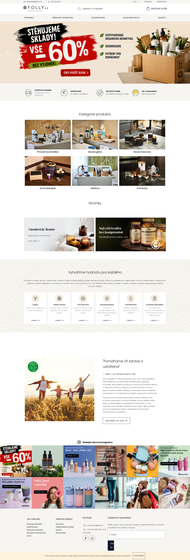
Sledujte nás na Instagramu (97, 442)
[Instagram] (92, 538)
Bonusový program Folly (36, 533)
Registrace (161, 2)
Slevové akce (61, 533)
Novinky (59, 530)
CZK (135, 2)
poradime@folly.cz (34, 2)
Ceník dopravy (32, 527)
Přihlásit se (112, 545)
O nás (29, 536)
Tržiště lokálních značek (65, 527)
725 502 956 (56, 2)
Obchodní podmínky (35, 530)
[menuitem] (29, 18)
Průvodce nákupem (34, 524)
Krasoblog (60, 524)
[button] (8, 53)
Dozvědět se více (115, 420)
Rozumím (139, 555)
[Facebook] (86, 538)
